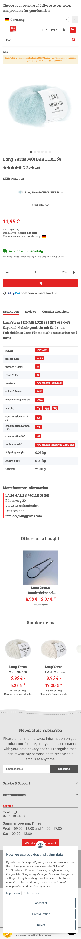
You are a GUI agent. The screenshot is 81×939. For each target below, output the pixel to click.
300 (38, 417)
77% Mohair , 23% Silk (49, 383)
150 (38, 436)
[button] (63, 30)
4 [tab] (42, 152)
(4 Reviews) (31, 167)
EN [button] (53, 30)
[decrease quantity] (7, 272)
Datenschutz (31, 893)
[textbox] (36, 19)
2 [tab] (35, 152)
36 (38, 374)
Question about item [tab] (55, 311)
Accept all (41, 902)
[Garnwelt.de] (13, 29)
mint (39, 391)
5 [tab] (46, 152)
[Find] (74, 40)
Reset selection (40, 205)
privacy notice (38, 748)
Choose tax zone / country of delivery (22, 236)
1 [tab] (31, 152)
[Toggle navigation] (5, 29)
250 (38, 427)
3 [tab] (38, 152)
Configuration (41, 913)
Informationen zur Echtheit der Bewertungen (34, 935)
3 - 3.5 (40, 358)
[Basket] (72, 30)
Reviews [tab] (30, 311)
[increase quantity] (74, 272)
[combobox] (36, 19)
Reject (41, 924)
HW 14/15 (42, 350)
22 (38, 366)
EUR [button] (40, 30)
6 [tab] (50, 152)
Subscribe (64, 769)
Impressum (13, 893)
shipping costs (29, 232)
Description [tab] (11, 311)
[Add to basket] (6, 66)
